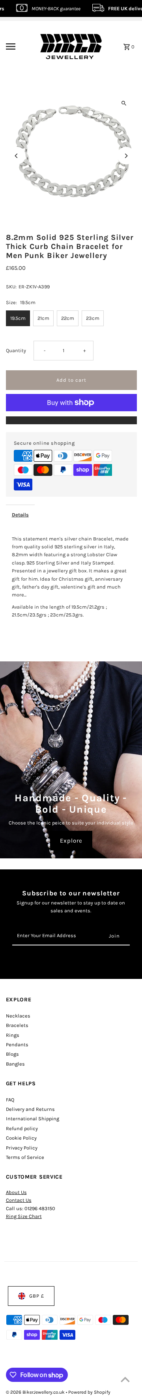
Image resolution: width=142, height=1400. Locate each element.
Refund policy (22, 1128)
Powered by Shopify (89, 1392)
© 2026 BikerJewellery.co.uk (36, 1392)
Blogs (12, 1054)
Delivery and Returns (30, 1109)
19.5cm (18, 318)
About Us (16, 1192)
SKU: (11, 287)
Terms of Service (25, 1157)
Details (20, 515)
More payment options (71, 420)
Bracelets (17, 1025)
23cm (92, 318)
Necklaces (18, 1016)
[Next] (126, 156)
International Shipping (32, 1118)
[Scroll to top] (125, 1379)
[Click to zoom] (124, 103)
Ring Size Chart (24, 1216)
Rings (12, 1035)
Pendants (17, 1044)
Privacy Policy (21, 1148)
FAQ (10, 1100)
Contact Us (19, 1200)
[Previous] (17, 156)
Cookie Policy (21, 1138)
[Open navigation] (16, 46)
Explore (71, 840)
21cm (43, 318)
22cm (67, 318)
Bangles (15, 1064)
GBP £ (36, 1296)
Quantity (16, 350)
